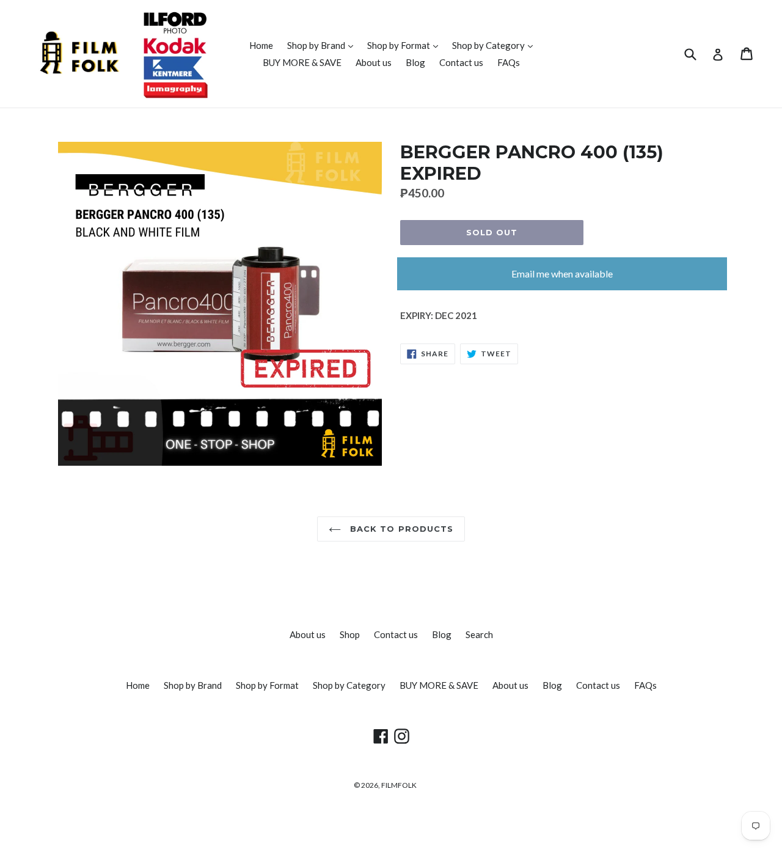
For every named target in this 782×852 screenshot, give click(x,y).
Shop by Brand (323, 45)
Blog (415, 62)
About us (374, 62)
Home (261, 45)
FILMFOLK (399, 785)
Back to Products (400, 529)
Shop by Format (405, 45)
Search (479, 634)
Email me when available (562, 273)
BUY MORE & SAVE (302, 62)
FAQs (508, 62)
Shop (350, 634)
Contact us (461, 62)
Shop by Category (495, 45)
